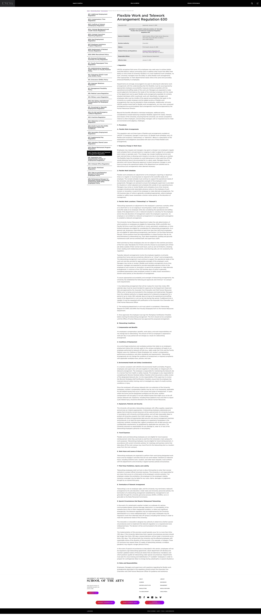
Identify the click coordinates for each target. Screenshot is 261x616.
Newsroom (163, 582)
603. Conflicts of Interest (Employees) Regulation (96, 24)
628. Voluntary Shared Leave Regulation (98, 143)
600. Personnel (104, 10)
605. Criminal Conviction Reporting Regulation (96, 35)
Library (162, 579)
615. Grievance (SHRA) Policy (98, 79)
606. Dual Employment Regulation (96, 40)
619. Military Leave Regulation (98, 97)
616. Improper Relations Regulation (96, 84)
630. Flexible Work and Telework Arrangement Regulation (99, 153)
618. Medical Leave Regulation (98, 93)
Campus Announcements (154, 603)
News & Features (165, 588)
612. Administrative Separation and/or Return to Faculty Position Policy (99, 69)
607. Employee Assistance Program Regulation (97, 45)
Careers (141, 582)
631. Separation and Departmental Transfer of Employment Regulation (96, 159)
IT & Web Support (144, 591)
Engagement (163, 585)
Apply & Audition (78, 3)
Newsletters (143, 588)
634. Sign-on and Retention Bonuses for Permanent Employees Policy (97, 174)
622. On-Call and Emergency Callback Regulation (97, 112)
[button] (252, 3)
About (141, 579)
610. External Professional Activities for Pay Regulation (98, 58)
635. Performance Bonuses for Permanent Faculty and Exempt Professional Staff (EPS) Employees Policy (98, 181)
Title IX (162, 611)
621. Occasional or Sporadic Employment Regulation (97, 107)
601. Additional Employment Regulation (97, 14)
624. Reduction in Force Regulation (96, 121)
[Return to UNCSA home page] (7, 3)
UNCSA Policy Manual (95, 10)
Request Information (105, 602)
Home (88, 10)
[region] (145, 42)
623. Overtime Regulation (96, 117)
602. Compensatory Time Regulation (96, 19)
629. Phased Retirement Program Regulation (99, 148)
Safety (158, 611)
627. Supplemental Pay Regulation (96, 138)
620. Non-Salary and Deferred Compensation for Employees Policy (98, 102)
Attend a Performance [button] (193, 3)
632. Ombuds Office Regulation (98, 164)
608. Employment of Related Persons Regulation (98, 50)
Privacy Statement (151, 611)
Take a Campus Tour (130, 602)
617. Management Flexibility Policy (97, 89)
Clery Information (170, 611)
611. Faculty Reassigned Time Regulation (98, 63)
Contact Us (93, 592)
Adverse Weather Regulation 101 (151, 51)
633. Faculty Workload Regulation (95, 168)
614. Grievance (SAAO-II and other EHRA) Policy (98, 75)
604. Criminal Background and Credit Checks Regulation (98, 30)
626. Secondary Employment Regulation (98, 133)
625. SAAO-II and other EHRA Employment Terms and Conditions (98, 127)
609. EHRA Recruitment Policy (98, 54)
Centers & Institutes (145, 585)
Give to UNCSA (135, 3)
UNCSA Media (163, 591)
